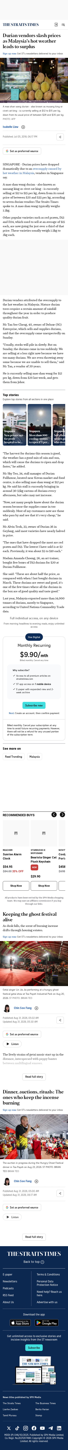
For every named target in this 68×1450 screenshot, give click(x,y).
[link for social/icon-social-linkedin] (59, 1428)
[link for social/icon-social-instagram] (25, 1428)
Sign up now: (9, 53)
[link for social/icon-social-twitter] (9, 1428)
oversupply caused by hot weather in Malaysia (32, 170)
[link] (21, 24)
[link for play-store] (47, 1322)
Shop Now (16, 885)
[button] (56, 24)
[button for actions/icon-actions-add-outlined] (23, 127)
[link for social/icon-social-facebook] (34, 1428)
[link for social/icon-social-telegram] (51, 1428)
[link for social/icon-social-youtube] (42, 1428)
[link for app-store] (20, 1322)
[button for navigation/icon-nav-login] (56, 24)
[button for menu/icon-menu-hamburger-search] (63, 24)
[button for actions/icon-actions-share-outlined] (60, 137)
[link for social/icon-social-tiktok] (17, 1428)
